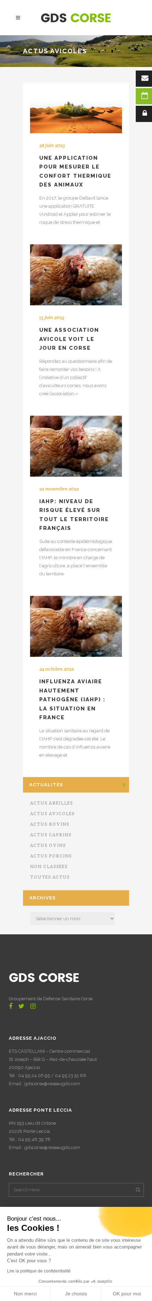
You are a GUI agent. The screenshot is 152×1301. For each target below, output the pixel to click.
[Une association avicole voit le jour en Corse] (76, 274)
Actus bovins (49, 824)
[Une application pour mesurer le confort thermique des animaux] (76, 115)
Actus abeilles (51, 803)
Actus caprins (50, 835)
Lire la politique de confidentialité (39, 1271)
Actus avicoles (52, 814)
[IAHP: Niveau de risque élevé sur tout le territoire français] (76, 446)
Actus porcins (51, 856)
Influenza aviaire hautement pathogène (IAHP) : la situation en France (72, 699)
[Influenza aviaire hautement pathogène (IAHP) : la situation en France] (76, 626)
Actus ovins (48, 845)
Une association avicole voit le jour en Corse (69, 339)
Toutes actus (50, 877)
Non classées (49, 866)
